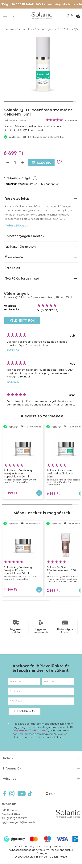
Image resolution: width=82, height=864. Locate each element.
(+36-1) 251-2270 (17, 818)
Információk (12, 768)
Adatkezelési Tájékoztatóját (30, 730)
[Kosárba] (39, 493)
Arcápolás (25, 29)
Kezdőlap (10, 29)
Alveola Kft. (9, 804)
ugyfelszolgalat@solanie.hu (19, 822)
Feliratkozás (24, 711)
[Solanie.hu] (41, 15)
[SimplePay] (41, 841)
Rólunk (8, 758)
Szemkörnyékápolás (48, 29)
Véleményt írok (22, 320)
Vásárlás (9, 778)
